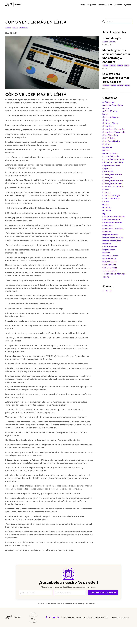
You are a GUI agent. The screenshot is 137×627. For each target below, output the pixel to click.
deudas (106, 150)
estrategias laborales (112, 183)
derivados (107, 147)
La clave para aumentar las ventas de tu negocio (115, 78)
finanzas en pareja (111, 198)
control (105, 120)
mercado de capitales (112, 237)
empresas (8, 27)
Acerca (33, 613)
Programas (91, 5)
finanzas (106, 192)
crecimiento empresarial (113, 132)
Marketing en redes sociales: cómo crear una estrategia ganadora (116, 56)
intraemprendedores (112, 222)
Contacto (118, 5)
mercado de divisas (111, 240)
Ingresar (127, 5)
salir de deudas (109, 267)
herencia (106, 210)
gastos (105, 204)
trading (105, 276)
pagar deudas (108, 249)
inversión (106, 231)
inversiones (107, 225)
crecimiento (106, 85)
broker (105, 114)
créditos (106, 144)
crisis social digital (111, 141)
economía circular (111, 156)
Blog (110, 5)
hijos (104, 213)
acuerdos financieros (112, 105)
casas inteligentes (110, 117)
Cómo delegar (111, 38)
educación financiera (112, 162)
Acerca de (102, 5)
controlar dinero (110, 123)
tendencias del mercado (113, 273)
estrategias (120, 65)
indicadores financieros (113, 216)
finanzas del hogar (111, 195)
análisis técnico (109, 111)
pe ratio (106, 252)
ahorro (105, 108)
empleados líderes (111, 165)
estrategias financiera (112, 180)
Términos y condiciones (120, 617)
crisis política (108, 138)
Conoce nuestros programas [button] (103, 592)
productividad (109, 258)
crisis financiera (110, 135)
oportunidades (23, 27)
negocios (15, 27)
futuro (105, 201)
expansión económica (112, 186)
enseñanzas (112, 41)
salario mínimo (109, 264)
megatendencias (110, 234)
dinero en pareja (110, 153)
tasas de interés (109, 270)
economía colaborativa (113, 159)
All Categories (108, 102)
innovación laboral (111, 219)
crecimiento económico (113, 129)
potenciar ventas (110, 255)
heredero (106, 207)
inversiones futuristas (112, 228)
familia (105, 189)
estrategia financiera (112, 174)
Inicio (82, 5)
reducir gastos (109, 261)
